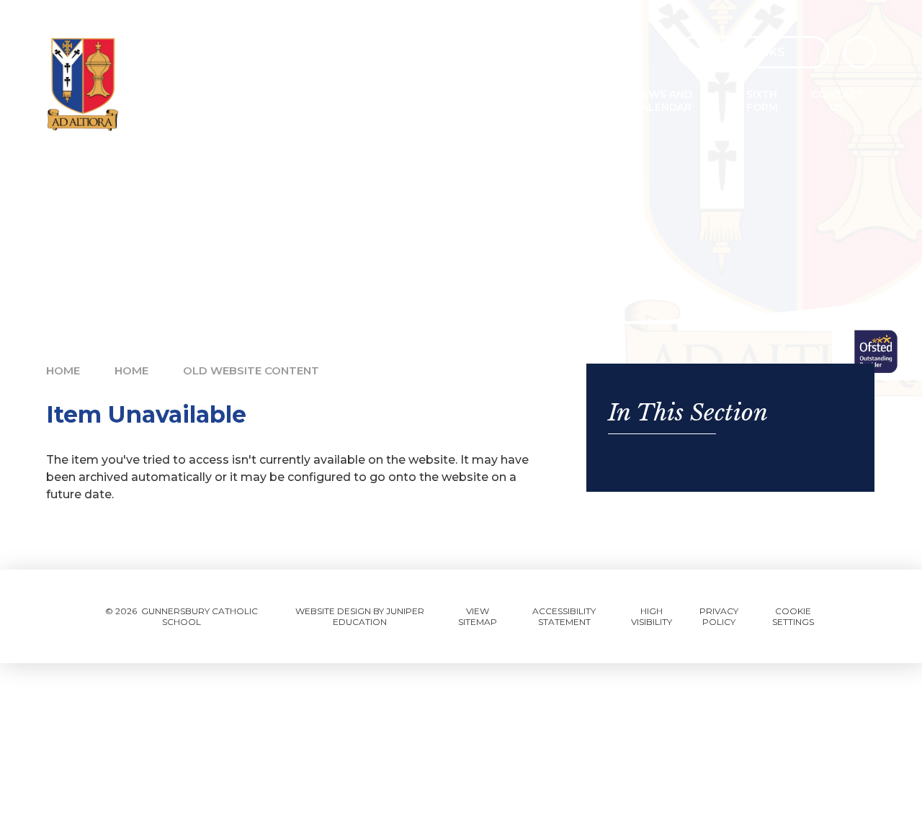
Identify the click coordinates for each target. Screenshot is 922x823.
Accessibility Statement (564, 616)
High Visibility (651, 616)
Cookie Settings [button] (793, 616)
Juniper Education (378, 616)
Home (63, 370)
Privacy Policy (718, 616)
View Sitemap (477, 616)
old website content (251, 370)
